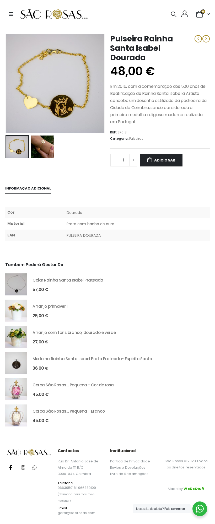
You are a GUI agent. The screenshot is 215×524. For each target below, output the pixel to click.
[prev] (198, 38)
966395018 (67, 487)
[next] (206, 38)
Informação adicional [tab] (28, 188)
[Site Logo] (53, 14)
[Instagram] (23, 467)
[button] (173, 14)
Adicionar (164, 160)
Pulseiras (136, 138)
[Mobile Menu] (11, 14)
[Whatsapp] (34, 467)
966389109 (87, 487)
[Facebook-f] (10, 467)
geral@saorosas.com (76, 512)
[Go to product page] (16, 284)
